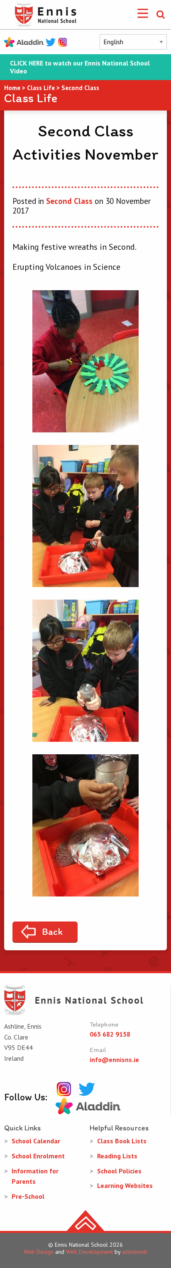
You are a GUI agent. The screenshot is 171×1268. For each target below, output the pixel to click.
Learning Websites (125, 1185)
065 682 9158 (110, 1034)
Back (52, 931)
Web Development (89, 1251)
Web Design (39, 1251)
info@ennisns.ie (114, 1059)
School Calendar (36, 1141)
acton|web (134, 1251)
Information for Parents (35, 1176)
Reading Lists (117, 1156)
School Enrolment (38, 1156)
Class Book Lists (122, 1141)
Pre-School (28, 1196)
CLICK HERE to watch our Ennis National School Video (80, 67)
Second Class (69, 201)
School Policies (119, 1171)
